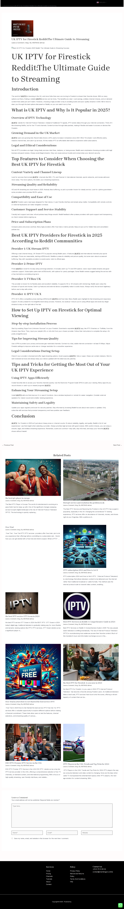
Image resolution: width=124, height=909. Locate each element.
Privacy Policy (75, 871)
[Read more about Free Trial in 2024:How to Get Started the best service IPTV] (33, 671)
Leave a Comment (18, 43)
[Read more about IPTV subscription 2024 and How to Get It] (84, 546)
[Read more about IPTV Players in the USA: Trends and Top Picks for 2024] (74, 743)
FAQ (72, 2)
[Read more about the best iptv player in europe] (33, 477)
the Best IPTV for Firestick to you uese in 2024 (82, 683)
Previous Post (8, 445)
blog (26, 43)
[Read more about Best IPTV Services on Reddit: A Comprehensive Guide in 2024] (76, 606)
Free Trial (9, 527)
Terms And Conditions (77, 879)
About (80, 2)
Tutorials (50, 2)
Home (22, 2)
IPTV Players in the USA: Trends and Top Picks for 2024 (86, 764)
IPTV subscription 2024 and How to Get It (80, 570)
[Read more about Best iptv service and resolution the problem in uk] (91, 480)
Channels (62, 2)
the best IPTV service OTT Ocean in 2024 (22, 616)
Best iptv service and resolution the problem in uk (83, 503)
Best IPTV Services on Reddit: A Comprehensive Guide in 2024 (89, 622)
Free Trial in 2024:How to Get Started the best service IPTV (30, 702)
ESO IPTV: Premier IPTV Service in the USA (23, 763)
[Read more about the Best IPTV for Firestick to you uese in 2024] (91, 662)
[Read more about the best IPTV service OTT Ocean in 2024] (21, 603)
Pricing (31, 2)
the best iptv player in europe (17, 498)
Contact (90, 2)
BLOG (40, 2)
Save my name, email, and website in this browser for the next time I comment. (41, 838)
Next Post (117, 445)
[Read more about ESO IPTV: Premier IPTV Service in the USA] (33, 742)
